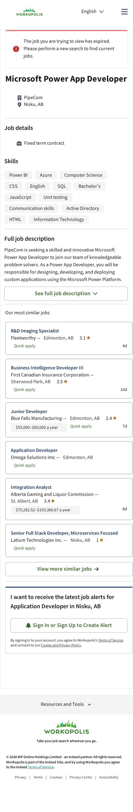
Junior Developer (29, 411)
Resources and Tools (62, 704)
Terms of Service (110, 640)
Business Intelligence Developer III (47, 368)
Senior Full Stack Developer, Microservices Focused (64, 533)
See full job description (62, 293)
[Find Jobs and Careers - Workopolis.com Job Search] (29, 12)
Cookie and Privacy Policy (61, 645)
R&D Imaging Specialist (35, 331)
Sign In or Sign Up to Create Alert (72, 625)
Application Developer (34, 450)
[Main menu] (124, 11)
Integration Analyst (31, 487)
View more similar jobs (64, 569)
